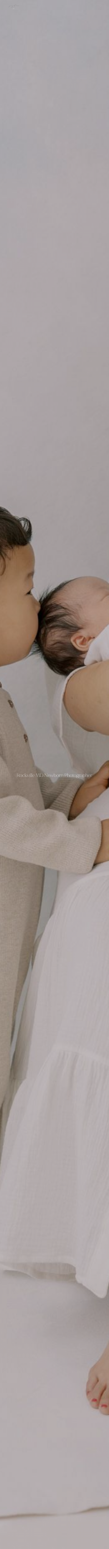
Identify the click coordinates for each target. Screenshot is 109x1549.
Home (54, 6)
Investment (60, 6)
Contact (62, 6)
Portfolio (58, 6)
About (56, 6)
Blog (65, 6)
